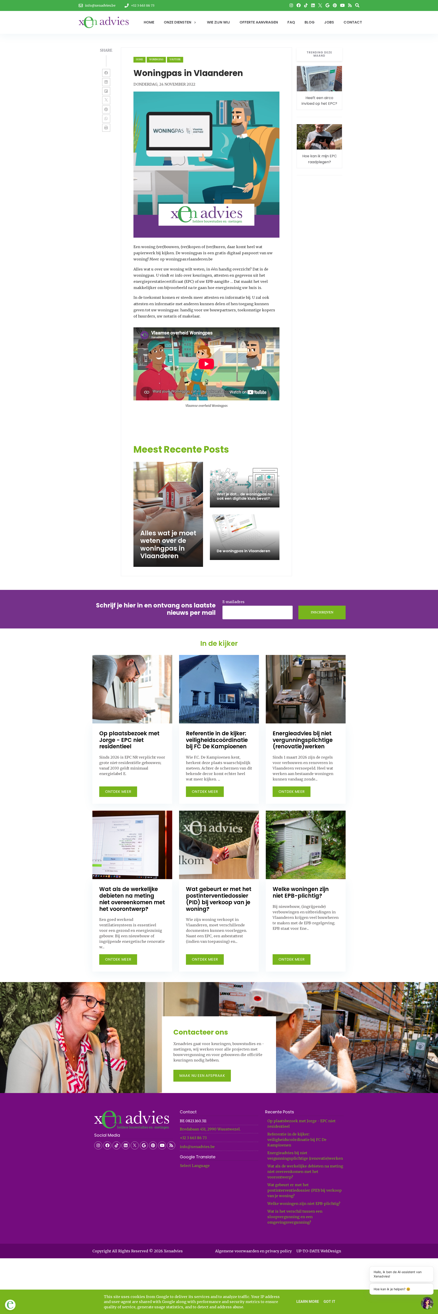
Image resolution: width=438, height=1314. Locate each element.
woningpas (156, 59)
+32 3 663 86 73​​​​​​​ (193, 1137)
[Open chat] (427, 1303)
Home (139, 59)
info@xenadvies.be (197, 1146)
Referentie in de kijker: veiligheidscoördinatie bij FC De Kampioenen (296, 1139)
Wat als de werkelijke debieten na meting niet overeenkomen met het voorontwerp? (305, 1171)
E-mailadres (233, 601)
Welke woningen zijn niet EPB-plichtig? (303, 1203)
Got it (329, 1301)
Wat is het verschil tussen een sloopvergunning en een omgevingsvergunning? (294, 1217)
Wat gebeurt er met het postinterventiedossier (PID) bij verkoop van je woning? (304, 1190)
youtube (175, 59)
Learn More (307, 1301)
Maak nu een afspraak (202, 1075)
